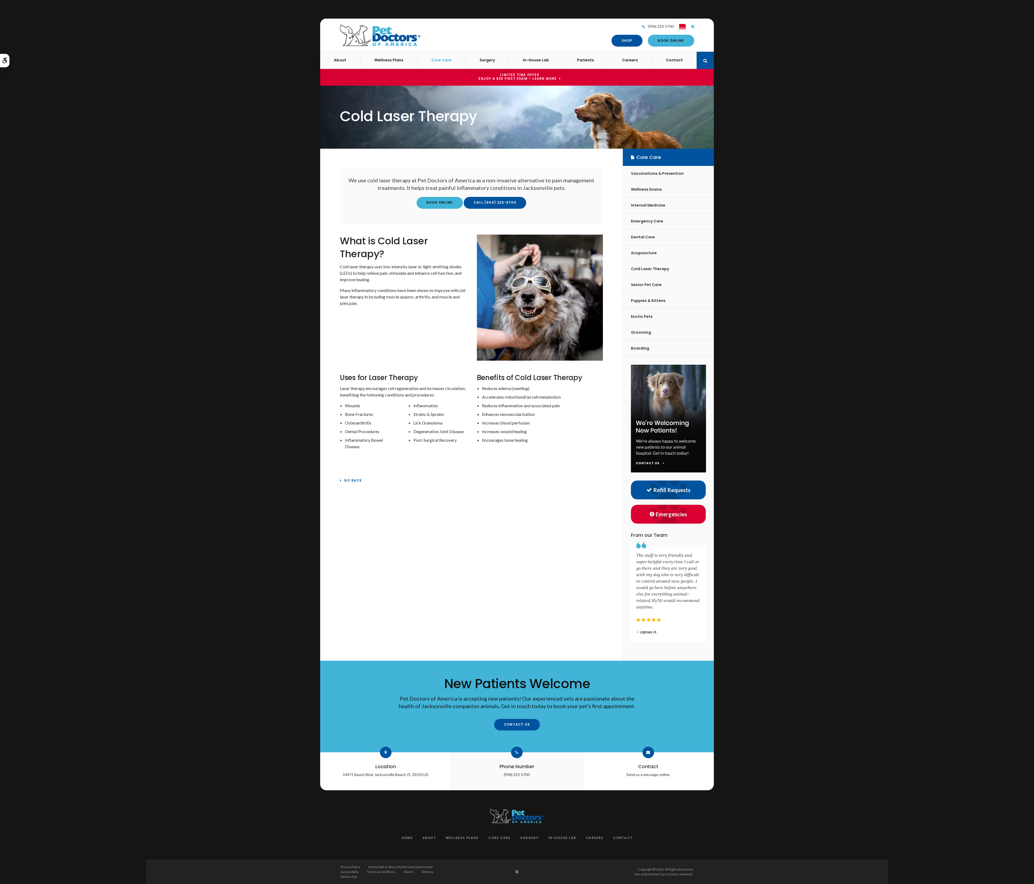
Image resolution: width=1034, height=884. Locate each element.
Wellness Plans (388, 60)
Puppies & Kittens (648, 300)
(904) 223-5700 (661, 26)
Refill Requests (671, 490)
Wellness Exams (646, 189)
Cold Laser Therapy (650, 269)
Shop (627, 40)
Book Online (671, 40)
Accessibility (350, 872)
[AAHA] (680, 26)
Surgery (487, 60)
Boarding (640, 348)
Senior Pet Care (646, 284)
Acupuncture (644, 253)
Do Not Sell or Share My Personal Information (400, 867)
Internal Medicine (648, 205)
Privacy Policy (350, 867)
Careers (630, 60)
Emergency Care (647, 221)
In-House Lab (536, 60)
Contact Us (517, 724)
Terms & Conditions (381, 872)
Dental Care (643, 237)
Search (409, 872)
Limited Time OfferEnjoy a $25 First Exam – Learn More (517, 77)
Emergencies (671, 514)
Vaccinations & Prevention (657, 173)
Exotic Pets (642, 316)
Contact (674, 60)
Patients (585, 60)
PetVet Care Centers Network (671, 874)
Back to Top (349, 877)
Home (407, 838)
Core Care (441, 60)
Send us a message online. (648, 774)
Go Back (353, 481)
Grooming (641, 332)
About (340, 60)
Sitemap (427, 872)
